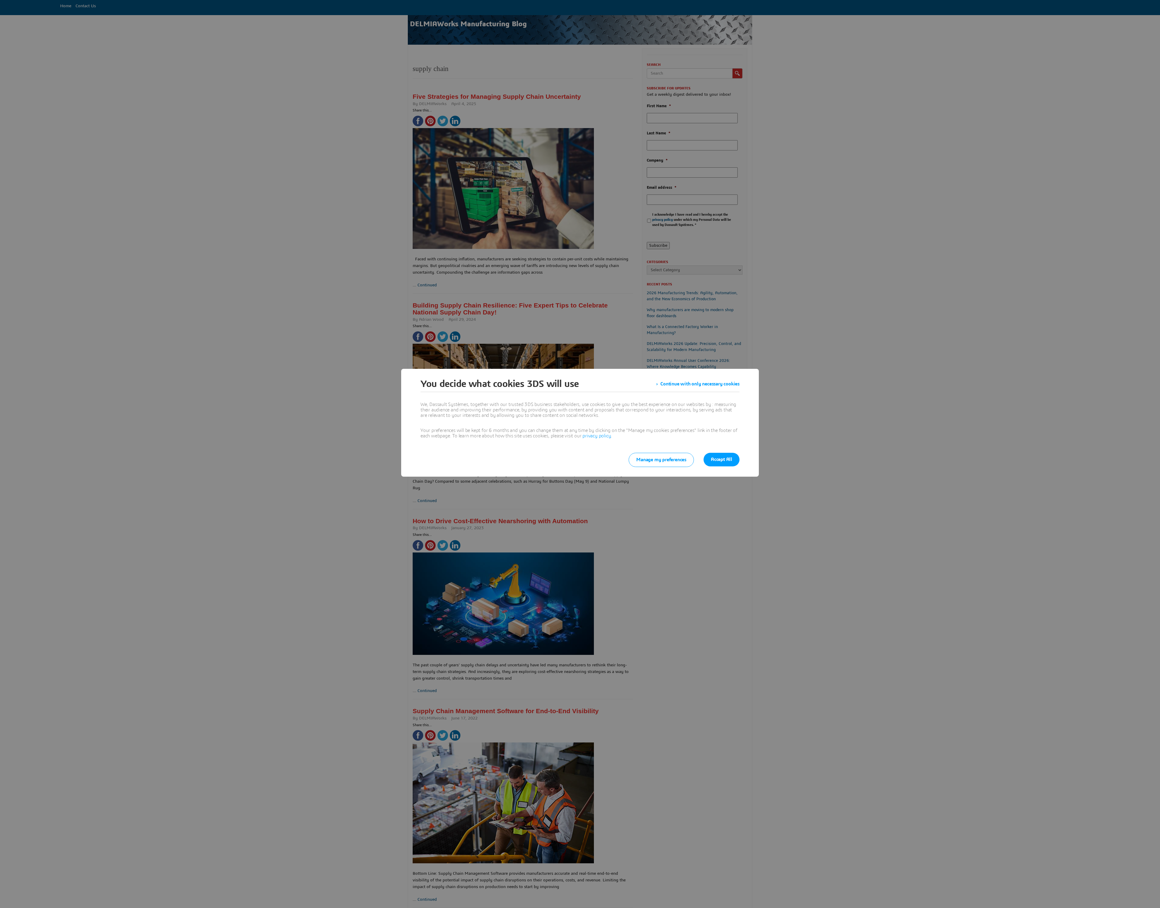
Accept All (721, 459)
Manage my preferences (661, 459)
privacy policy (596, 435)
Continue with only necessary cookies (700, 384)
